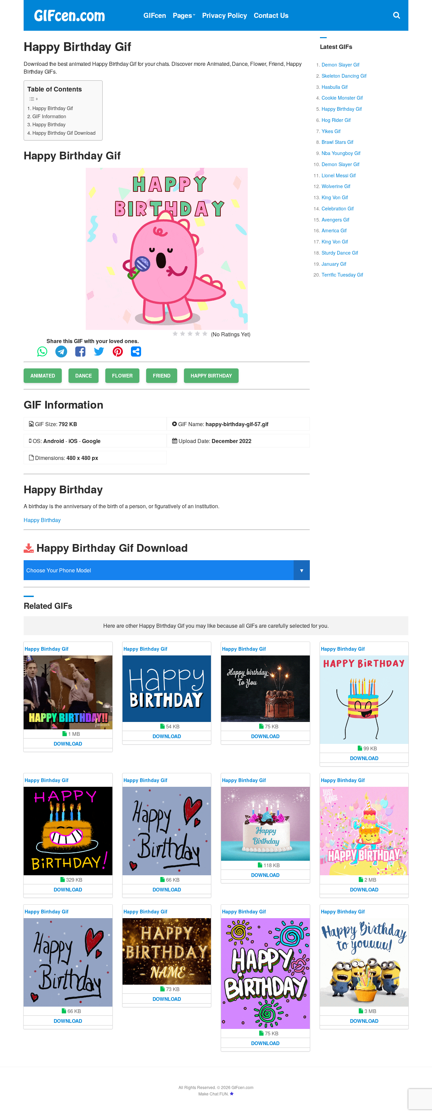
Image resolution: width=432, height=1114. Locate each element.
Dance (83, 375)
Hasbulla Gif (335, 86)
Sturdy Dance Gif (340, 252)
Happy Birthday (48, 124)
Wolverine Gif (336, 186)
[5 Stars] (204, 333)
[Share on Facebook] (83, 354)
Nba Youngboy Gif (341, 153)
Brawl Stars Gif (337, 141)
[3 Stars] (190, 333)
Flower (122, 375)
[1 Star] (175, 333)
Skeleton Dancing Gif (344, 75)
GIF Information (49, 116)
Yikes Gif (331, 131)
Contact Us (271, 15)
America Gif (334, 230)
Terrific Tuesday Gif (342, 274)
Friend (161, 375)
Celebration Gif (338, 208)
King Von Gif (335, 197)
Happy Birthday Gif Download (64, 132)
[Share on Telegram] (64, 354)
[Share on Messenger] (139, 354)
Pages (182, 15)
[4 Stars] (197, 333)
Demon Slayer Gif (340, 64)
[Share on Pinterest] (121, 354)
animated (42, 375)
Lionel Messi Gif (339, 175)
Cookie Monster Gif (342, 97)
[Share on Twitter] (102, 354)
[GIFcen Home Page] (69, 14)
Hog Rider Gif (336, 119)
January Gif (334, 263)
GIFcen (154, 15)
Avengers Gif (335, 219)
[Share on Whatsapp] (45, 354)
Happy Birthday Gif (52, 107)
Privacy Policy (224, 15)
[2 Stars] (182, 333)
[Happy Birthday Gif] (167, 248)
